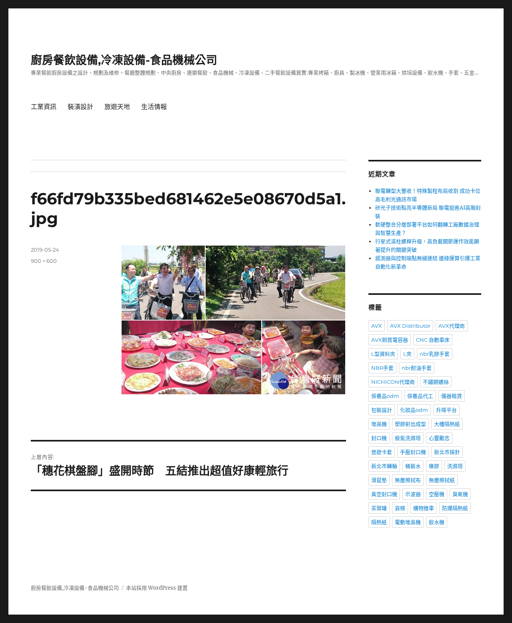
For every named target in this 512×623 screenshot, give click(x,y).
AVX (376, 326)
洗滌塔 (455, 466)
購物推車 (423, 508)
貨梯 (400, 508)
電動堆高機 (408, 522)
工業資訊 (43, 107)
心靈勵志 (439, 438)
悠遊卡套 (381, 452)
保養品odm (385, 396)
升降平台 (446, 410)
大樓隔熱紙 (447, 424)
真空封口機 (384, 494)
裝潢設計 (80, 107)
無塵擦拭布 (408, 480)
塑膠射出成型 (410, 424)
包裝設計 (381, 410)
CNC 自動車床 (433, 340)
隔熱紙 (379, 522)
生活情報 (154, 107)
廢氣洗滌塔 (408, 438)
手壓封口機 (413, 452)
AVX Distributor (410, 326)
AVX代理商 (451, 326)
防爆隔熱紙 (455, 508)
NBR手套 (382, 368)
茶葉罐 (379, 508)
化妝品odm (414, 410)
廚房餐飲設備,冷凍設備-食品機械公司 (124, 60)
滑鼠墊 (379, 480)
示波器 (413, 494)
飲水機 (436, 522)
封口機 (379, 438)
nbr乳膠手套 (435, 354)
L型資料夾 (383, 354)
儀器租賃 (451, 396)
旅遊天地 (117, 107)
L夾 (407, 354)
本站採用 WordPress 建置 (157, 588)
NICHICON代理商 (393, 382)
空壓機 (436, 494)
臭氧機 (460, 494)
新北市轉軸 (384, 466)
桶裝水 (413, 466)
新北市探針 (447, 452)
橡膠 (434, 466)
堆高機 (379, 424)
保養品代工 (420, 396)
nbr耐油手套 (417, 368)
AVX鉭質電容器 (389, 340)
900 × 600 (44, 261)
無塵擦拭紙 (442, 480)
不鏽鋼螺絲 (436, 382)
